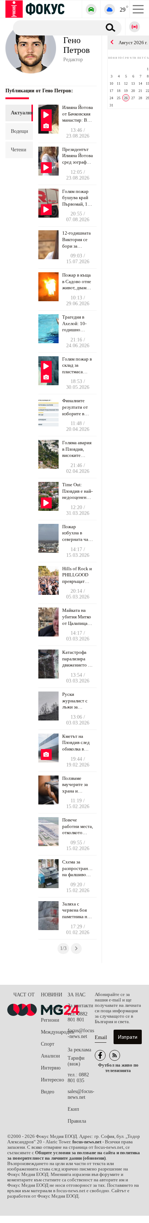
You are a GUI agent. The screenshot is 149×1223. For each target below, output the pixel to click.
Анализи (50, 1056)
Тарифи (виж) (76, 1061)
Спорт (47, 1044)
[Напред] (76, 948)
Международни (54, 1032)
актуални (19, 112)
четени (18, 149)
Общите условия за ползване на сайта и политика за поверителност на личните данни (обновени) (73, 1155)
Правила (77, 1121)
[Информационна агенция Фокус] (100, 1055)
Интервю (50, 1068)
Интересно (52, 1080)
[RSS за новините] (114, 1055)
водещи (19, 131)
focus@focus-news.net (81, 1033)
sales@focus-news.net (81, 1094)
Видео (47, 1091)
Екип (73, 1109)
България (51, 1008)
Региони (50, 1020)
